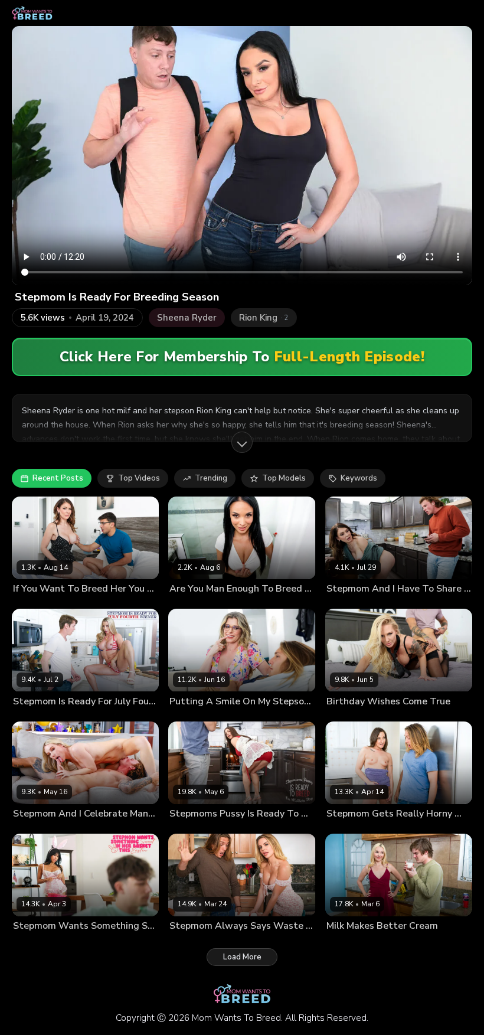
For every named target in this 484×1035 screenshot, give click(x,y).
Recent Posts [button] (57, 478)
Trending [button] (211, 478)
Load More (242, 957)
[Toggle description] (242, 442)
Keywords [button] (359, 478)
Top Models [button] (284, 478)
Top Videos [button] (139, 478)
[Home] (32, 13)
